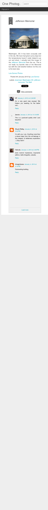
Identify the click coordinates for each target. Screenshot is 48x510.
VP (16, 98)
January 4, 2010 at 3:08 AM (26, 98)
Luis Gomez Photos (16, 73)
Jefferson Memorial (24, 21)
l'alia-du (18, 150)
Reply (17, 108)
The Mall (29, 82)
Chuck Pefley (19, 129)
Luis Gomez (35, 77)
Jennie (17, 115)
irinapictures (19, 164)
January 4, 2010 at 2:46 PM (30, 150)
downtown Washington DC (24, 80)
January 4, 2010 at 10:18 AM (29, 115)
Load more (25, 210)
